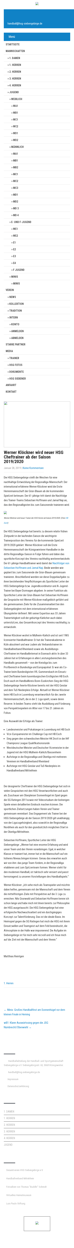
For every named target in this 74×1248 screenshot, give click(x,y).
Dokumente (16, 371)
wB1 (15, 112)
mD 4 (16, 215)
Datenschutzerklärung (18, 1086)
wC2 (15, 126)
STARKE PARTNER (15, 344)
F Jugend (18, 269)
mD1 (15, 194)
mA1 (15, 153)
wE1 (15, 228)
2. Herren (15, 71)
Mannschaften (15, 51)
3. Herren (15, 78)
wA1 (15, 105)
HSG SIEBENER (17, 378)
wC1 (15, 119)
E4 (14, 263)
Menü (12, 37)
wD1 (15, 133)
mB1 (15, 160)
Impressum (13, 1079)
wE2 (15, 235)
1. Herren (15, 64)
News (12, 297)
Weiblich (16, 99)
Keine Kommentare (33, 468)
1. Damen (14, 58)
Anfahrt (11, 385)
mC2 (15, 181)
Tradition (15, 310)
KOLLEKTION (16, 303)
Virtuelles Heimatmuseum (18, 1195)
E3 (14, 256)
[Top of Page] (63, 1240)
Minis (14, 276)
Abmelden (17, 338)
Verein (10, 290)
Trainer (14, 358)
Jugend (14, 92)
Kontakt (11, 391)
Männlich (17, 146)
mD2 (15, 201)
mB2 (15, 167)
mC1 (15, 174)
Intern (13, 317)
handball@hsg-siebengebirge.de (25, 23)
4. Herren (15, 85)
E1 (14, 242)
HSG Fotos (15, 364)
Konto (15, 324)
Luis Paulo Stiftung (15, 1203)
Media (9, 351)
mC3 (15, 187)
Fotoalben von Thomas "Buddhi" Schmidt (26, 1186)
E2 (14, 249)
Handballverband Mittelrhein (20, 1178)
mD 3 (16, 208)
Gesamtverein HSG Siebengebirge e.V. (24, 1170)
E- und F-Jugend (21, 222)
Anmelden (17, 331)
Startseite (13, 44)
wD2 (15, 140)
